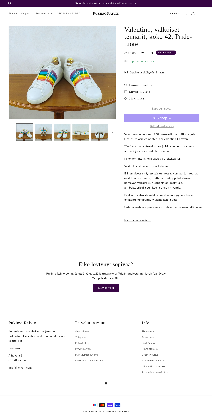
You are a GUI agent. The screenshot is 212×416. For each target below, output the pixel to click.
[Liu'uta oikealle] (112, 132)
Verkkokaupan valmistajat (89, 360)
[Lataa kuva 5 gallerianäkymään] (99, 132)
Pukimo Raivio (97, 411)
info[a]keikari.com (20, 367)
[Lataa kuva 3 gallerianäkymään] (62, 132)
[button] (26, 13)
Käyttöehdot (149, 343)
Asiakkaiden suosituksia (155, 372)
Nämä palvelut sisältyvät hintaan (144, 72)
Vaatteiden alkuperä (153, 360)
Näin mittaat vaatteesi (137, 220)
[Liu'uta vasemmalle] (12, 132)
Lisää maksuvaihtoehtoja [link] (162, 126)
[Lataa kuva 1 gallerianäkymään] (24, 132)
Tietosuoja (148, 331)
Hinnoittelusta (150, 348)
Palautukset (148, 337)
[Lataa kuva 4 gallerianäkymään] (80, 132)
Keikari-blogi (82, 343)
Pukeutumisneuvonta (86, 354)
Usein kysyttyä (150, 354)
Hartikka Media (122, 411)
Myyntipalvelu (83, 348)
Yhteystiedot (82, 337)
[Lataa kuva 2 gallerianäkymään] (43, 132)
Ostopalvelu (106, 287)
